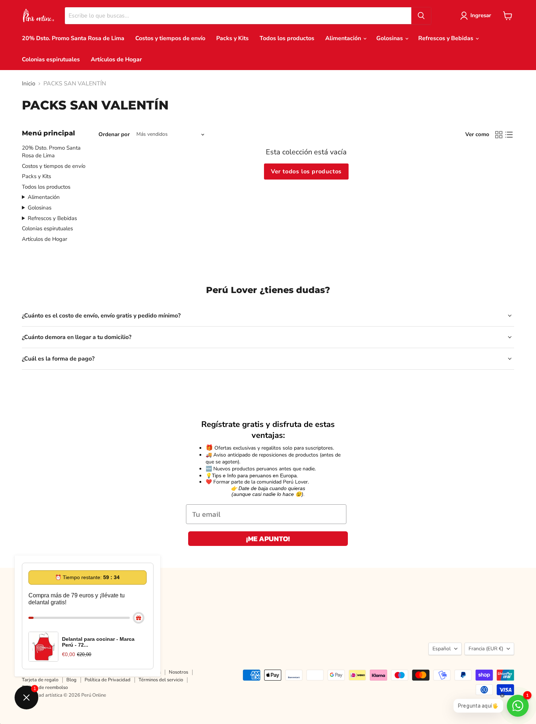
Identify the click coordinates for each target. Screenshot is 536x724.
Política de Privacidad (108, 680)
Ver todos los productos (306, 171)
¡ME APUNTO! (268, 538)
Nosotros (178, 672)
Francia (486, 648)
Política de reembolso (45, 687)
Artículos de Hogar (116, 59)
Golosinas (390, 38)
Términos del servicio (161, 680)
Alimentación (343, 38)
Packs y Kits (232, 38)
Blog (71, 680)
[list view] (509, 135)
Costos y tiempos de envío (170, 38)
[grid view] (499, 135)
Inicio (28, 83)
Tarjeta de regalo (40, 680)
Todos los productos (287, 38)
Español (441, 648)
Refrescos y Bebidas (446, 38)
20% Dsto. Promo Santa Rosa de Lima (73, 38)
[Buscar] (421, 15)
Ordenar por (114, 134)
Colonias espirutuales (51, 59)
